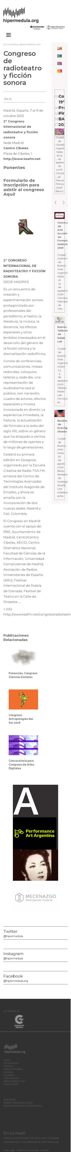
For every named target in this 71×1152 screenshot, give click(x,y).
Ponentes (14, 167)
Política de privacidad (28, 1150)
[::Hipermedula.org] (24, 14)
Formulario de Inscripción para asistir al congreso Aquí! (23, 187)
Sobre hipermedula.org (18, 1102)
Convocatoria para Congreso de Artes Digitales (21, 764)
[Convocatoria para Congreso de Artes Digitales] (23, 744)
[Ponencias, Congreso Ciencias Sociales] (23, 657)
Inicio (7, 1060)
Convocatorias (13, 1069)
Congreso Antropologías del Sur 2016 (21, 719)
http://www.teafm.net (22, 159)
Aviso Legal (9, 1150)
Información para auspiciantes (23, 1105)
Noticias (9, 1066)
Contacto (10, 1099)
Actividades (10, 44)
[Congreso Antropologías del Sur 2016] (23, 699)
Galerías (9, 1075)
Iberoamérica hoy (30, 44)
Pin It (7, 99)
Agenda (8, 1072)
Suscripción (11, 1084)
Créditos (45, 1150)
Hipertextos (11, 1078)
